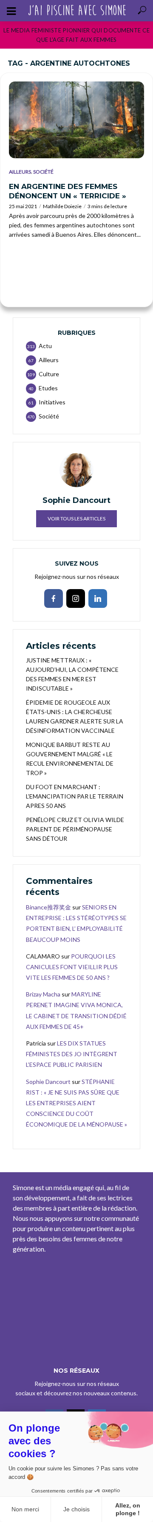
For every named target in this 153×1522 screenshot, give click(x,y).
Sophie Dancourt (48, 1081)
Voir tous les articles (76, 518)
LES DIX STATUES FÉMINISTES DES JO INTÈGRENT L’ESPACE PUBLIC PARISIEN (71, 1054)
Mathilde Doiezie (62, 206)
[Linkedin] (97, 598)
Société (43, 171)
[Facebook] (53, 598)
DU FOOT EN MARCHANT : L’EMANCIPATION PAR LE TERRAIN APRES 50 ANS (74, 796)
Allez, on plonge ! (127, 1509)
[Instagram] (75, 598)
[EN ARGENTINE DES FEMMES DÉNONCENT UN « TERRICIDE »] (76, 119)
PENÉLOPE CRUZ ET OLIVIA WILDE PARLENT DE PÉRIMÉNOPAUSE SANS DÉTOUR (75, 829)
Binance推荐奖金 (48, 907)
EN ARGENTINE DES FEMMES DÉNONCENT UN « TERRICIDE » (67, 191)
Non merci (25, 1509)
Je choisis (76, 1509)
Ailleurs (20, 171)
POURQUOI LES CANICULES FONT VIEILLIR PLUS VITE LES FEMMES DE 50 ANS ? (72, 967)
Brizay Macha (43, 994)
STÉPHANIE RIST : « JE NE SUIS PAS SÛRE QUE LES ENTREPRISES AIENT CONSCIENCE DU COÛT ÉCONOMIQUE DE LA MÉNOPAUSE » (76, 1103)
